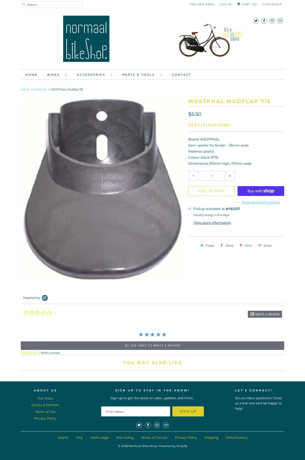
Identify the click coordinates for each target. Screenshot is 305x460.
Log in (225, 4)
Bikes (55, 74)
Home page (99, 438)
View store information (212, 223)
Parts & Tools (140, 74)
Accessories (92, 74)
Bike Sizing (125, 438)
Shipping (212, 438)
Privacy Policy (45, 418)
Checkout (272, 4)
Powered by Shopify (173, 446)
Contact (181, 74)
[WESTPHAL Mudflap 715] (102, 189)
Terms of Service (154, 438)
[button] (265, 314)
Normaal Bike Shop (143, 446)
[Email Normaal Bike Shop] (280, 21)
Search (63, 438)
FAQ (79, 438)
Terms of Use (45, 412)
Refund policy (237, 438)
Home (31, 74)
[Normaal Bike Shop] (152, 40)
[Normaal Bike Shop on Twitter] (256, 21)
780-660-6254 (202, 4)
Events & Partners (45, 405)
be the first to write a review (152, 345)
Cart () (248, 4)
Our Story (45, 398)
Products (40, 89)
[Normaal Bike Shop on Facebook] (264, 21)
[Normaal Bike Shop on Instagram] (272, 21)
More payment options (261, 202)
